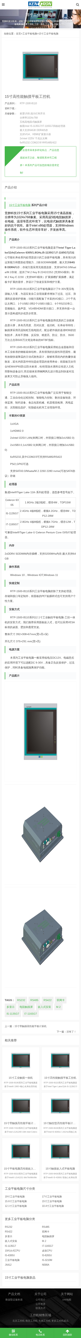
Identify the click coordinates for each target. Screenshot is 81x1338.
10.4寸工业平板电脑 (53, 1206)
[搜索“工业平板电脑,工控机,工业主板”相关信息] (77, 4)
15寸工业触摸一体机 (20, 1060)
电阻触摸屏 (26, 1006)
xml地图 (66, 1299)
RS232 (21, 1000)
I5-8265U (47, 1255)
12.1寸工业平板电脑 (16, 1206)
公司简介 (40, 1299)
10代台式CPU (12, 1250)
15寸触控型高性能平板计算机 (60, 1105)
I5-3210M (47, 1260)
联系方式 (40, 1308)
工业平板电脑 (29, 33)
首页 (18, 33)
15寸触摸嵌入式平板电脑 (60, 1151)
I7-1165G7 (30, 1013)
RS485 (34, 1000)
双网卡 (61, 1000)
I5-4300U (10, 1255)
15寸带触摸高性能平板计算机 (31, 1026)
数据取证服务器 (14, 1299)
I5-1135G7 (13, 1013)
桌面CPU (47, 1250)
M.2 (58, 1006)
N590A (45, 1265)
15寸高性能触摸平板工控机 (27, 96)
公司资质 (40, 1304)
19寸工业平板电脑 (15, 1196)
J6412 (8, 1265)
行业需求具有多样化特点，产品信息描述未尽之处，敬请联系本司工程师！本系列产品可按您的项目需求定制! (39, 161)
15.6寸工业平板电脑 (16, 1201)
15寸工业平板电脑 (48, 33)
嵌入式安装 (44, 1006)
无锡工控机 (44, 1321)
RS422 (48, 1000)
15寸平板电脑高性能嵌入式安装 (20, 1151)
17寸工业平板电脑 (52, 1196)
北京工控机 (18, 1321)
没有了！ (71, 1031)
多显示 (11, 1006)
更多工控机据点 (60, 1321)
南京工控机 (31, 1321)
